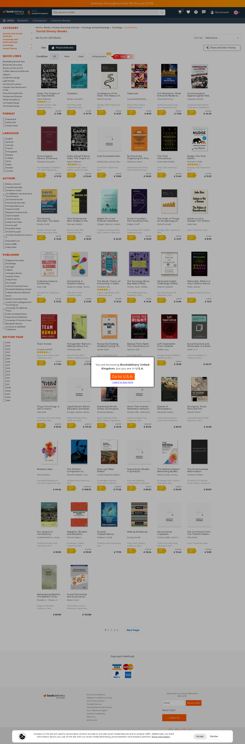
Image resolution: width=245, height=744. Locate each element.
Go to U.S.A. (122, 376)
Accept (199, 736)
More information (161, 736)
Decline (214, 736)
